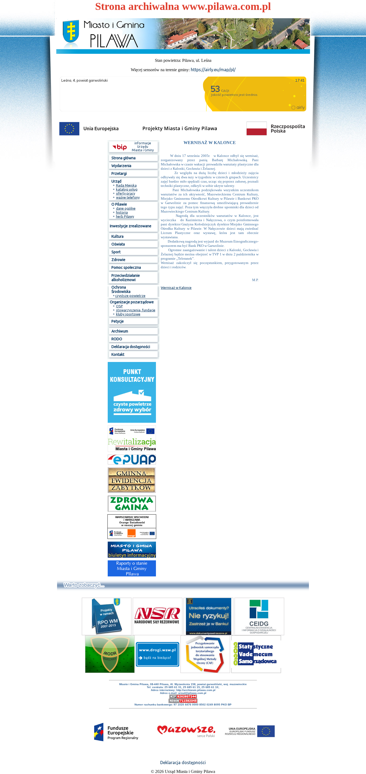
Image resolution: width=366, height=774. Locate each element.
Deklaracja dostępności (183, 762)
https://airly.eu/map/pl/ (213, 69)
